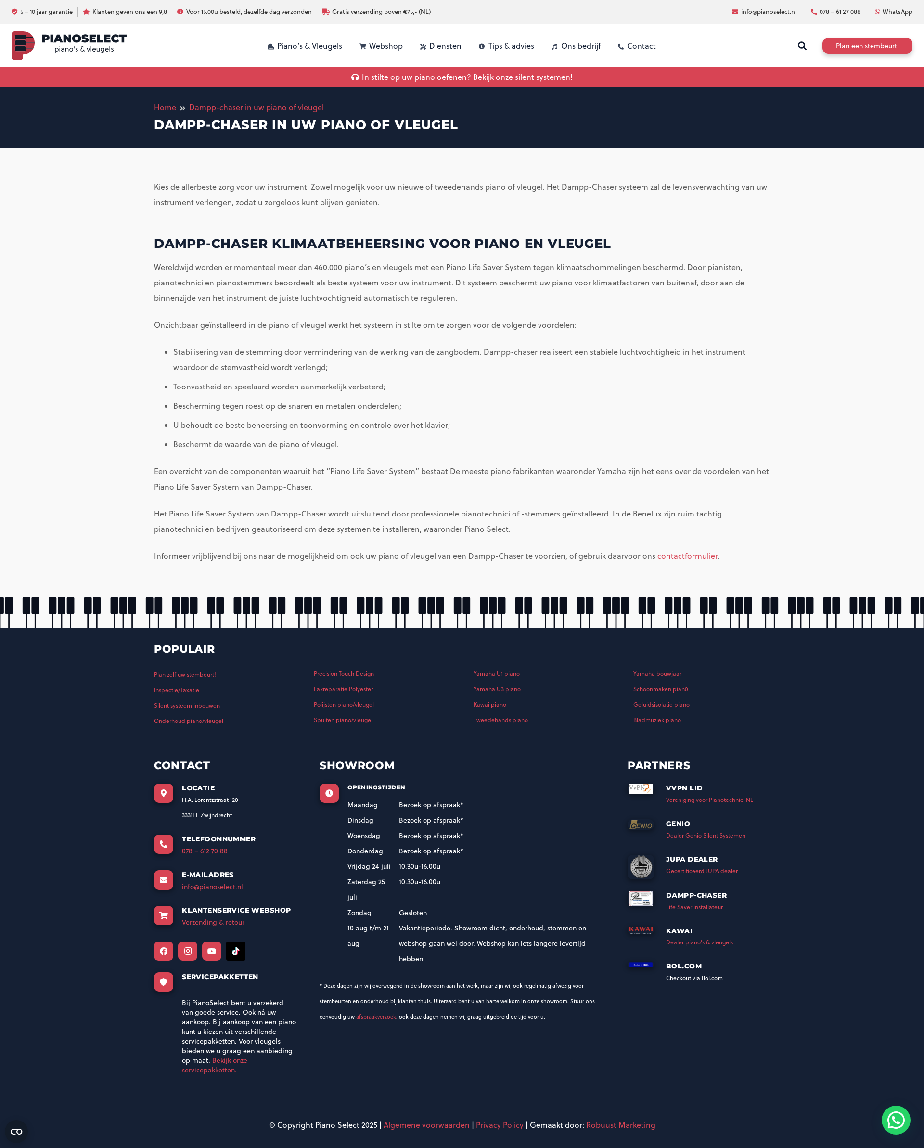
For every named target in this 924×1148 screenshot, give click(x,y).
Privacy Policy (500, 1125)
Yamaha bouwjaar (657, 674)
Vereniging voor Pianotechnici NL (709, 800)
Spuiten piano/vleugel (343, 720)
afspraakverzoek (376, 1016)
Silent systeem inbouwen (187, 705)
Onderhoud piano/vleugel (188, 721)
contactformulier (687, 556)
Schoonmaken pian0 (660, 689)
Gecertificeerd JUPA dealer (702, 871)
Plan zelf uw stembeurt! (185, 675)
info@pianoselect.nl (212, 886)
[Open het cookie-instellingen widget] (16, 1131)
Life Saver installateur (694, 907)
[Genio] (647, 827)
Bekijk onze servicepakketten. (214, 1065)
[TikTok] (235, 951)
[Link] (69, 45)
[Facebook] (163, 951)
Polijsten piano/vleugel (344, 704)
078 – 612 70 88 (205, 851)
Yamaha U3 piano (497, 689)
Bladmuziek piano (657, 720)
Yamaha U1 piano (497, 674)
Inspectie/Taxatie (176, 690)
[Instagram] (187, 951)
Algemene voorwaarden (427, 1125)
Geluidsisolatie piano (661, 704)
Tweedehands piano (501, 720)
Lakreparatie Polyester (343, 689)
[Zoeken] (802, 46)
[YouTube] (211, 951)
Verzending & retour (213, 922)
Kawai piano (490, 704)
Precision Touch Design (344, 674)
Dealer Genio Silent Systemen (705, 835)
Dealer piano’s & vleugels (699, 942)
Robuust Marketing (620, 1125)
